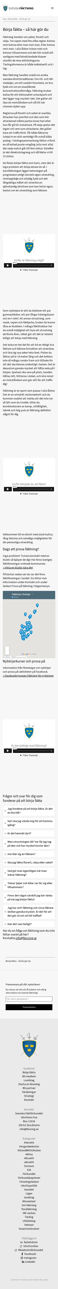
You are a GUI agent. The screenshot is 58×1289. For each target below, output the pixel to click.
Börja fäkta (29, 1072)
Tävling (29, 1217)
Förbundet (29, 1174)
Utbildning (29, 1221)
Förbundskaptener (29, 1178)
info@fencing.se (26, 938)
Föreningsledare (29, 1182)
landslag (29, 1197)
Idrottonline (30, 1246)
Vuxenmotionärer (29, 1229)
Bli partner (29, 1088)
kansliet (29, 1190)
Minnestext (29, 1201)
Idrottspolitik (29, 1186)
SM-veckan (29, 1213)
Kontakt (29, 1100)
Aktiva (29, 1154)
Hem (5, 19)
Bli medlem (29, 1076)
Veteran (29, 1225)
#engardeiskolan (29, 1146)
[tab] (29, 810)
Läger (29, 1194)
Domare (29, 1166)
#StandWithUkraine (29, 1150)
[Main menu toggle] (52, 8)
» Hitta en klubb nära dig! (18, 568)
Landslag (29, 1080)
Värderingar (29, 1092)
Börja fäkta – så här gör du (18, 961)
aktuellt (29, 1162)
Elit (29, 1170)
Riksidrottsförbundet (30, 1250)
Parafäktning (29, 1209)
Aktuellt (29, 1158)
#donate (29, 1143)
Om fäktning (29, 1205)
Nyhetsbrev (30, 1242)
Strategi (29, 1096)
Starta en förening (29, 1084)
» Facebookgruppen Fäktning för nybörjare (28, 676)
